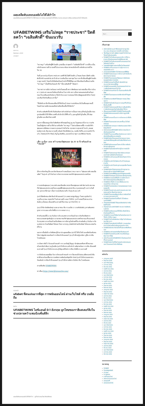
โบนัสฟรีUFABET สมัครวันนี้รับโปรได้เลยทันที (116, 65)
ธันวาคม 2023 (108, 267)
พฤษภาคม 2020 (108, 343)
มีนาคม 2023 (107, 273)
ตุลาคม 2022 (107, 283)
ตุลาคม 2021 (107, 308)
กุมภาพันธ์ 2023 (108, 275)
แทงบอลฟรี (107, 381)
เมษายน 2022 (108, 296)
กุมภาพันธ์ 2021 (108, 325)
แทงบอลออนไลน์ (108, 383)
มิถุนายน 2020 (108, 341)
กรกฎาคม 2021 (108, 314)
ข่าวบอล (106, 372)
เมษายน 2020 (108, 346)
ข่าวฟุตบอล (107, 374)
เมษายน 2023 (108, 271)
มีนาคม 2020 (107, 348)
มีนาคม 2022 (107, 298)
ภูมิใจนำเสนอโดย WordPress (43, 396)
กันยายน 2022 (108, 285)
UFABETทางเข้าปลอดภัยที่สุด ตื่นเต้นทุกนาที (116, 232)
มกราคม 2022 (108, 302)
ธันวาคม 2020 (108, 329)
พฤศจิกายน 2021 (108, 306)
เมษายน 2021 (107, 321)
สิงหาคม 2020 (108, 337)
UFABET (16, 56)
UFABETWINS (51, 266)
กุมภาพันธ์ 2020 (108, 350)
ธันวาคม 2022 (108, 279)
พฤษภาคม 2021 (108, 319)
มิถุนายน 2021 (108, 316)
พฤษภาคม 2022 (108, 294)
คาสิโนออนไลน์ (108, 376)
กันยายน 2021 (108, 310)
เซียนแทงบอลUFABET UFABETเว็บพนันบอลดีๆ (117, 111)
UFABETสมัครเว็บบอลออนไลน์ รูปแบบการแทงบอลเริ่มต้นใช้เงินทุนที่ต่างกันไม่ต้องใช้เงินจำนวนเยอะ (117, 140)
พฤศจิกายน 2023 (108, 269)
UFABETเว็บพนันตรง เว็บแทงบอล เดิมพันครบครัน (117, 175)
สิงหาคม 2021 (108, 312)
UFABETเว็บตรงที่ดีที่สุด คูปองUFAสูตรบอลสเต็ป (117, 173)
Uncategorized (108, 370)
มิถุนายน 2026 (108, 260)
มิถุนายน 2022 (108, 292)
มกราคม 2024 (108, 265)
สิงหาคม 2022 (108, 287)
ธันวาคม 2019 (108, 354)
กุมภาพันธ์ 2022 (108, 300)
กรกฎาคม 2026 (108, 258)
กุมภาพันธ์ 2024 (108, 262)
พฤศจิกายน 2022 (109, 281)
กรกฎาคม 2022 (108, 289)
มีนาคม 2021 (107, 323)
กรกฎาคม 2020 (108, 339)
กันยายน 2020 (108, 335)
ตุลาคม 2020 (107, 333)
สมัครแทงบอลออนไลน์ (110, 378)
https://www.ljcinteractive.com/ (55, 271)
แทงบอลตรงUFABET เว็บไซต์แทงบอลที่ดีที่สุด (116, 72)
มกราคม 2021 (108, 327)
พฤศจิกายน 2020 (109, 331)
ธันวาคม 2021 (108, 304)
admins (15, 50)
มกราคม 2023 (108, 277)
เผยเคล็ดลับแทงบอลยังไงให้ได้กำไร (34, 15)
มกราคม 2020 (108, 352)
